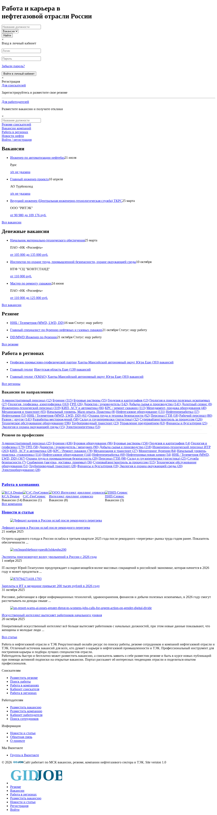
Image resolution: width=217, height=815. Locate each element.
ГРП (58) (32, 447)
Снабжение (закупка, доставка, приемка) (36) (59, 462)
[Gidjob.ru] (18, 762)
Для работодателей (15, 102)
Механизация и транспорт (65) (24, 412)
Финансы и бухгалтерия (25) (186, 423)
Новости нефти (13, 136)
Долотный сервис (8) (197, 404)
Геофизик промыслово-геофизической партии (43, 362)
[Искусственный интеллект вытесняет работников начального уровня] (81, 608)
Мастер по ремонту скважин (30, 283)
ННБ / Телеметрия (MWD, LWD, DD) (37, 323)
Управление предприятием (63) (142, 423)
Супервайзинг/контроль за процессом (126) (171, 419)
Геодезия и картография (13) (128, 400)
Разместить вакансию (25, 707)
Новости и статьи (18, 512)
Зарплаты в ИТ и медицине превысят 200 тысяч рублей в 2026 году (51, 586)
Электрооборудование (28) (21, 470)
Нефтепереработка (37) (182, 412)
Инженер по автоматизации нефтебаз (37, 157)
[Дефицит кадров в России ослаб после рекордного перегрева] (56, 520)
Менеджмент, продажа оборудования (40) (176, 408)
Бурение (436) (63, 443)
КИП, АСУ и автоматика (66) (82, 408)
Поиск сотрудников (24, 718)
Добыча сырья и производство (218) (125, 447)
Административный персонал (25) (27, 443)
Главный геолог (21, 369)
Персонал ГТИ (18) (164, 415)
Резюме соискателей (16, 124)
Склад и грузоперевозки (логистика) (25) (156, 458)
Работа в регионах (15, 132)
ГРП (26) (76, 404)
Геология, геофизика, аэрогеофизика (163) (38, 404)
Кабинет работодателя (26, 715)
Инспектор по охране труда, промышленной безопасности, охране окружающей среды (73, 262)
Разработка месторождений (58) (56, 419)
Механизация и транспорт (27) (115, 451)
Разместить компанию (26, 711)
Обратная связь (21, 737)
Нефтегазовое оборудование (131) (140, 412)
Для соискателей (14, 85)
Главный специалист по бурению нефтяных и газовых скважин (56, 330)
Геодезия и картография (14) (169, 443)
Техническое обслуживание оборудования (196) (36, 423)
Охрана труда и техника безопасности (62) (119, 415)
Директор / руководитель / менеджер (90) (69, 447)
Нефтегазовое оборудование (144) (66, 454)
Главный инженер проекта (29, 179)
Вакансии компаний (16, 128)
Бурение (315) (63, 400)
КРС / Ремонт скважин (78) (73, 451)
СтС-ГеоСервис (34, 496)
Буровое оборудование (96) (93, 443)
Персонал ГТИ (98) (112, 458)
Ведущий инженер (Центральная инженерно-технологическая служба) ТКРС (66, 201)
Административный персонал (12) (27, 400)
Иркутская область (47, 369)
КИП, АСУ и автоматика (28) (31, 451)
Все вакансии (11, 222)
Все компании (12, 504)
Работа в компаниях (20, 484)
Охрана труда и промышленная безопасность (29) (62, 458)
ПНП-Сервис (114, 496)
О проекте (17, 740)
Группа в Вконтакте (24, 755)
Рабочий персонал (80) (195, 415)
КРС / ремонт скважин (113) (125, 408)
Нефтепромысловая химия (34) (148, 454)
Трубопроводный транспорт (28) (52, 466)
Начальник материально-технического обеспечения (47, 240)
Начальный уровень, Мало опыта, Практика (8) (81, 412)
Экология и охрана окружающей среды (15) (33, 427)
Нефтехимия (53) (14, 415)
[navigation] (108, 790)
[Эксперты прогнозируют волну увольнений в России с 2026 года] (38, 549)
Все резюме (10, 344)
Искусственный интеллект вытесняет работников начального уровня (52, 615)
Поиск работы (20, 681)
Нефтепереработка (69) (108, 454)
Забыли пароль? (13, 66)
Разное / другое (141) (17, 419)
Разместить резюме (24, 677)
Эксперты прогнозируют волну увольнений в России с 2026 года (49, 557)
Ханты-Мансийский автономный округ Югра (111, 362)
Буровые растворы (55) (90, 400)
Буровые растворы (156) (131, 443)
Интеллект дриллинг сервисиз (71, 496)
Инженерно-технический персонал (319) (31, 408)
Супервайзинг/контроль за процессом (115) (124, 462)
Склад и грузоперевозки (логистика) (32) (109, 419)
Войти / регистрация (17, 139)
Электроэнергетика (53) (83, 427)
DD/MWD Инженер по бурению (33, 337)
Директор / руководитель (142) (105, 404)
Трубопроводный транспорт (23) (95, 423)
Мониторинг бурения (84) (157, 451)
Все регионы (11, 384)
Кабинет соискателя (24, 689)
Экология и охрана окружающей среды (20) (150, 466)
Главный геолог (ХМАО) (28, 376)
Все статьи (9, 637)
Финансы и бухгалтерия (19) (97, 466)
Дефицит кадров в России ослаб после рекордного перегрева (46, 527)
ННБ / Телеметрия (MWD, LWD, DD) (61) (57, 415)
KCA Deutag (10, 496)
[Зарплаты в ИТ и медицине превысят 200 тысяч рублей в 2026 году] (26, 579)
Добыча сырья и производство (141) (155, 404)
